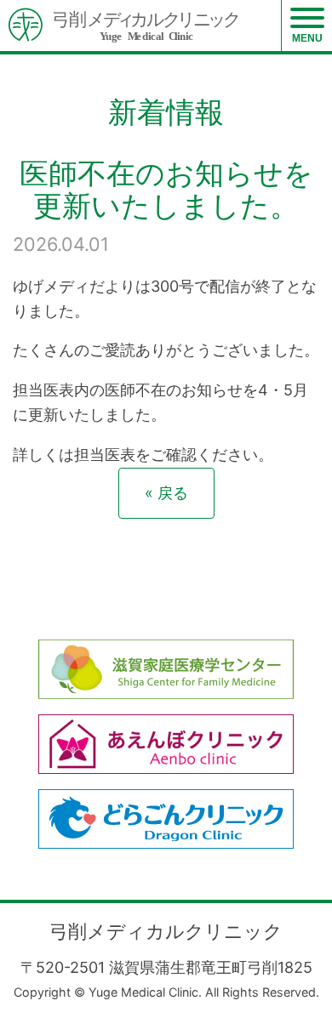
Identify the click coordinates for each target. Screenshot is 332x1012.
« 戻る (166, 493)
